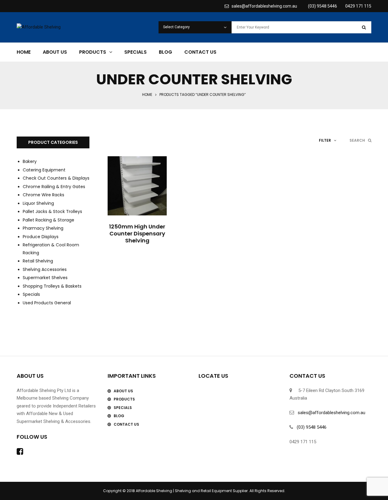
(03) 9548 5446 (322, 6)
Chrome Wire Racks (43, 195)
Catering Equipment (44, 170)
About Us (55, 52)
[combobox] (195, 27)
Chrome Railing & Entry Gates (54, 187)
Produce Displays (41, 237)
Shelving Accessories (45, 269)
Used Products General (47, 303)
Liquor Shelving (38, 203)
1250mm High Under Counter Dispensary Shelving (137, 234)
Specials (135, 52)
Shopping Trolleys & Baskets (52, 286)
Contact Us (200, 52)
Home (24, 52)
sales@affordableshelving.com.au (263, 6)
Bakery (30, 161)
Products (92, 52)
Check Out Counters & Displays (56, 178)
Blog (165, 52)
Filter (325, 140)
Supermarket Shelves (45, 278)
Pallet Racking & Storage (48, 220)
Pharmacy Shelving (43, 228)
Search (357, 140)
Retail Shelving (38, 261)
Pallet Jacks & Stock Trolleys (52, 211)
